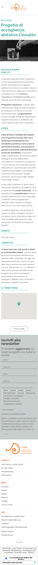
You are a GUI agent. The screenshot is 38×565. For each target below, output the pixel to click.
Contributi (5, 523)
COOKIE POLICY (7, 535)
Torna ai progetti (19, 329)
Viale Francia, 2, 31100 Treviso (12, 464)
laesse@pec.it (6, 475)
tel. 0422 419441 (7, 468)
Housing (6, 20)
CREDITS (31, 552)
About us (4, 497)
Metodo (4, 490)
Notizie (4, 494)
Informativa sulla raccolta (12, 562)
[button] (2, 7)
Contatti (4, 501)
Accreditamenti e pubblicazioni (12, 516)
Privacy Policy (20, 414)
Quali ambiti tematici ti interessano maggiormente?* (17, 388)
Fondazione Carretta (21, 97)
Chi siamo (5, 487)
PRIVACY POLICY (7, 531)
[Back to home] (19, 7)
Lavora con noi (6, 505)
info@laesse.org (7, 471)
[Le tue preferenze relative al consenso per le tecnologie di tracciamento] (35, 562)
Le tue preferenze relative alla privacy (20, 558)
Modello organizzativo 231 (11, 520)
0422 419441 (29, 548)
